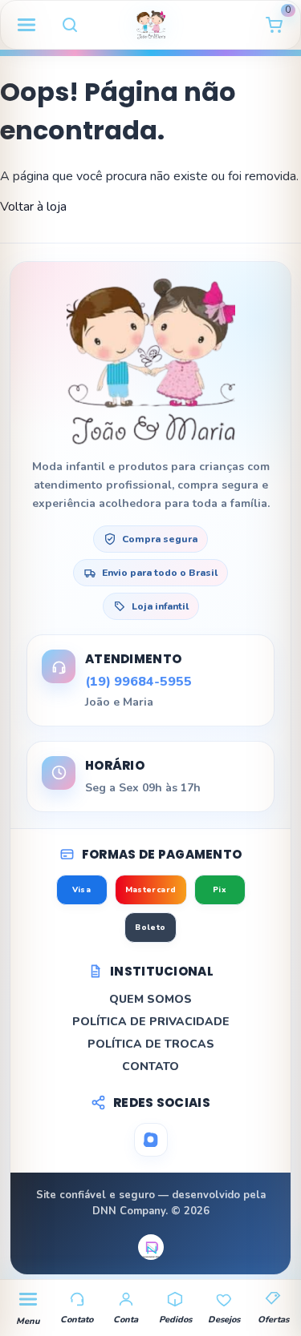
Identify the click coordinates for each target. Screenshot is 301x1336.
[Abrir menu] (26, 24)
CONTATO (150, 1066)
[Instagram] (151, 1140)
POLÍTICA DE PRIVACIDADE (151, 1021)
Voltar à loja (33, 206)
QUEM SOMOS (150, 999)
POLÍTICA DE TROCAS (150, 1044)
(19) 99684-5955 (138, 681)
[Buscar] (69, 24)
